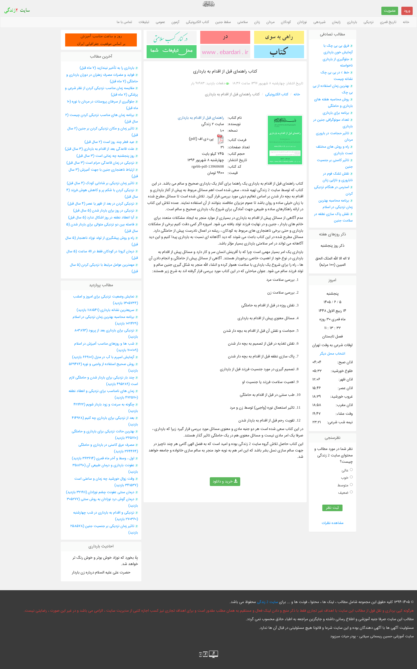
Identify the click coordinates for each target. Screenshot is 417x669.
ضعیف (343, 493)
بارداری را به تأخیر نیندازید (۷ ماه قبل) (107, 68)
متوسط (342, 485)
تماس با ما (124, 22)
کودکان (286, 22)
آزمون (175, 22)
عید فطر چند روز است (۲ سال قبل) (109, 142)
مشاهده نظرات (332, 523)
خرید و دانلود (223, 481)
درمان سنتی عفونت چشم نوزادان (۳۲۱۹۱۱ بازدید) (100, 492)
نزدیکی (369, 22)
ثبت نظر (332, 508)
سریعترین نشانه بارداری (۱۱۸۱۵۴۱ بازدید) (105, 310)
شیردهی (319, 22)
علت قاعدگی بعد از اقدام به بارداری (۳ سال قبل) (99, 149)
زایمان (336, 22)
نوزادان (302, 22)
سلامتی (242, 22)
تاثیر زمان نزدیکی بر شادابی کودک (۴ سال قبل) (100, 183)
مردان (270, 22)
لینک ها (328, 602)
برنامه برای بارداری (336, 113)
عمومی (160, 22)
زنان (257, 22)
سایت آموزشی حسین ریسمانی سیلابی (386, 636)
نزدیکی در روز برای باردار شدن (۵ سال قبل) (103, 210)
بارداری (352, 22)
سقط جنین (223, 22)
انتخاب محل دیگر (332, 354)
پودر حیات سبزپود (343, 636)
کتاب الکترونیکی (197, 22)
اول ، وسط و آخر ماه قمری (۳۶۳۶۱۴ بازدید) (103, 458)
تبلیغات (144, 22)
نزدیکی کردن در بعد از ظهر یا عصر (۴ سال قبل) (101, 203)
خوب (344, 478)
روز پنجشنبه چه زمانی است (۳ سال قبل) (105, 156)
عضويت (390, 11)
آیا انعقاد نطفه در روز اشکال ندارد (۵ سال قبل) (101, 217)
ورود (407, 11)
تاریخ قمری (388, 22)
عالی (345, 470)
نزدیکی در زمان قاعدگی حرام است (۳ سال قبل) (100, 163)
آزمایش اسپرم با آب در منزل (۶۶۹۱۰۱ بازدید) (103, 357)
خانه (406, 22)
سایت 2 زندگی (267, 602)
